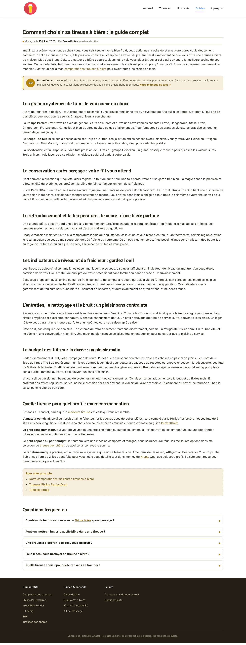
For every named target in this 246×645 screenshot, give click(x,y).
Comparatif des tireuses (37, 594)
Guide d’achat (72, 594)
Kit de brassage (73, 611)
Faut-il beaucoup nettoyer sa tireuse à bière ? (57, 554)
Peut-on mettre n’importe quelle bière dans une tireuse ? (65, 531)
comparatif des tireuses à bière (85, 69)
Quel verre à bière (74, 600)
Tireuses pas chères (35, 621)
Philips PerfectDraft (35, 600)
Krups (144, 456)
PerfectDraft (169, 423)
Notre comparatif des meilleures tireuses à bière (61, 479)
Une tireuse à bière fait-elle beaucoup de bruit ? (59, 542)
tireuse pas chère (51, 445)
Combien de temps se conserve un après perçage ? (69, 520)
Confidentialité (113, 600)
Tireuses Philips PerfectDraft (48, 484)
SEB (25, 616)
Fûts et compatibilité (76, 605)
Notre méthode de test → (155, 84)
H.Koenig (28, 611)
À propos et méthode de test (122, 594)
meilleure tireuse (79, 412)
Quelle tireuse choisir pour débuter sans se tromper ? (63, 565)
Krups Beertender (33, 605)
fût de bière (83, 520)
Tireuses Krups (39, 489)
